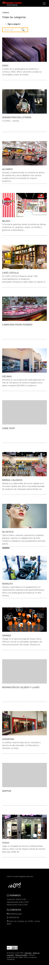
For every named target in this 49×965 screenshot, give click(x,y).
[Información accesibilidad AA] (12, 948)
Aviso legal (28, 953)
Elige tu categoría (14, 24)
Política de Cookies (21, 955)
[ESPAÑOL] (12, 3)
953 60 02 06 (14, 917)
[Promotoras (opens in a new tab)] (14, 885)
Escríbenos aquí (15, 914)
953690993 (6, 548)
